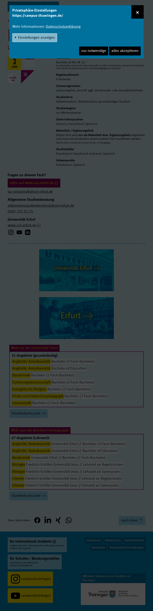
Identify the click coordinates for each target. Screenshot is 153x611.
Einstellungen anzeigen (36, 38)
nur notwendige (93, 51)
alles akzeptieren (124, 51)
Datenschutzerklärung (63, 27)
